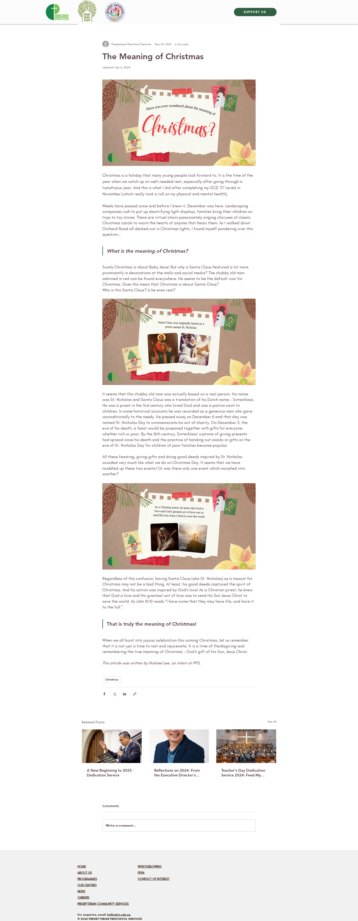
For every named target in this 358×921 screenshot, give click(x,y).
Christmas (111, 679)
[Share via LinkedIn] (125, 694)
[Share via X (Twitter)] (114, 694)
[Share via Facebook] (104, 694)
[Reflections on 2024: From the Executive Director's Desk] (179, 746)
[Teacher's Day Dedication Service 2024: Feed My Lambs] (246, 746)
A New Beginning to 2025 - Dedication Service (110, 772)
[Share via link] (135, 694)
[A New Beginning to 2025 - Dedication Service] (112, 746)
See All (271, 721)
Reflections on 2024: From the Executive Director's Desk (177, 772)
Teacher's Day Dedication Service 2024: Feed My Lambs (243, 772)
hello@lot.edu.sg (119, 914)
